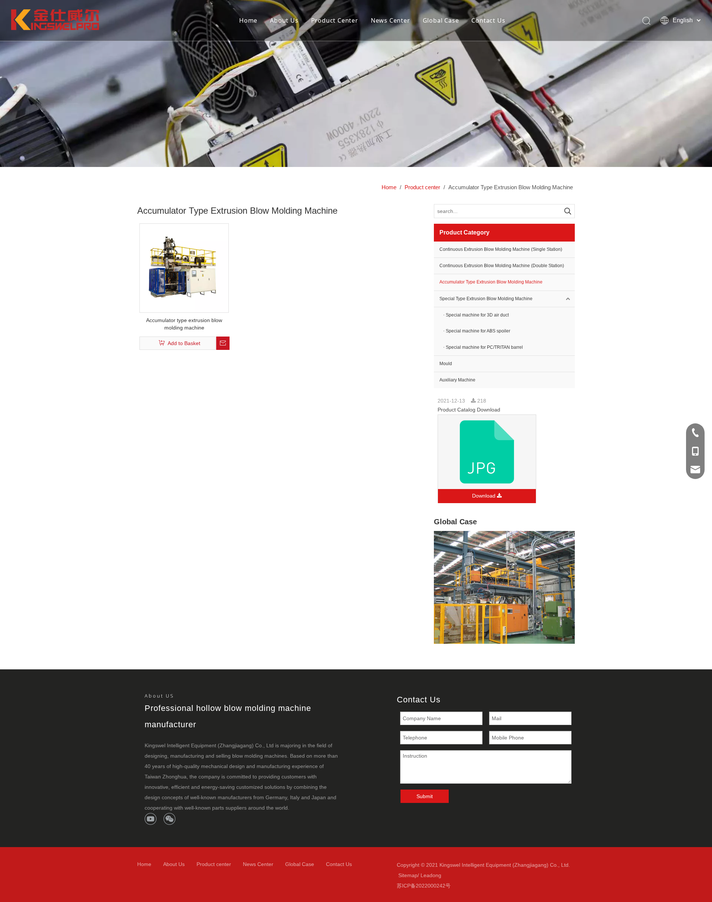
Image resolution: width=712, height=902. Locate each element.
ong (436, 875)
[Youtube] (150, 819)
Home (248, 20)
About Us (284, 20)
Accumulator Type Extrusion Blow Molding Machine (491, 282)
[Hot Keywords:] (567, 211)
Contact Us (488, 20)
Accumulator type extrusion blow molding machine (184, 324)
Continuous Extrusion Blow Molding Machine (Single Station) (500, 249)
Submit (424, 796)
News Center (390, 20)
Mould (445, 363)
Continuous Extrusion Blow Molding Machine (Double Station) (501, 265)
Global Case (441, 20)
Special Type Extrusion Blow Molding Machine (486, 298)
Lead (426, 875)
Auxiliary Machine (457, 380)
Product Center (334, 20)
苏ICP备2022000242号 (424, 886)
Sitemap (408, 875)
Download (484, 496)
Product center (214, 864)
